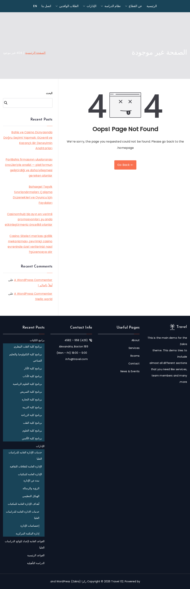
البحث (49, 93)
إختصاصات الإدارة (29, 526)
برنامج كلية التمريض (31, 392)
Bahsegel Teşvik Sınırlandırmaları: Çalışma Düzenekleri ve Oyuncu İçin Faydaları (32, 195)
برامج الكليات (37, 340)
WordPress (63, 581)
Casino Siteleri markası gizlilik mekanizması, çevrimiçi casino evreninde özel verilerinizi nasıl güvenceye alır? (30, 244)
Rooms (135, 356)
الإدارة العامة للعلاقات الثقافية (26, 466)
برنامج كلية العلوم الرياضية (27, 384)
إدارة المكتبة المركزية (27, 533)
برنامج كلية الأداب (32, 376)
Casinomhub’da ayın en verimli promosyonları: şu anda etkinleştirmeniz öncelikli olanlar (28, 219)
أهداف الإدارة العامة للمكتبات (23, 504)
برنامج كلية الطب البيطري (28, 346)
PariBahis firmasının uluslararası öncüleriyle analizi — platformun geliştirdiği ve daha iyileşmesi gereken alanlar (28, 167)
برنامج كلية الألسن (32, 438)
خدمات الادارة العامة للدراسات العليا (22, 515)
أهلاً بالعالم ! (45, 285)
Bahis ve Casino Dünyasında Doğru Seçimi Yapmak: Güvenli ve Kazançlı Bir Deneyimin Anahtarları (28, 140)
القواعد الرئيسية (36, 555)
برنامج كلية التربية (32, 407)
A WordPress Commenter (33, 280)
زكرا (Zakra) (78, 581)
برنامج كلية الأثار (33, 368)
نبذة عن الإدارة (31, 480)
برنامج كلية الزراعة (31, 415)
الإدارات (91, 6)
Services (134, 348)
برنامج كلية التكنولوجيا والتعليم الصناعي (25, 357)
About (136, 340)
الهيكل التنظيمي (30, 496)
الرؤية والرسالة (31, 488)
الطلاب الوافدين (68, 6)
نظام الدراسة (112, 6)
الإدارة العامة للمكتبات (30, 474)
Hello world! (44, 299)
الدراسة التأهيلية (36, 563)
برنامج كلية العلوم (32, 430)
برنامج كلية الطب (32, 423)
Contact (134, 363)
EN (35, 6)
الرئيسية (152, 6)
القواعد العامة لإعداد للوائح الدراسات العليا (25, 544)
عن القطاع (135, 6)
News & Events (130, 371)
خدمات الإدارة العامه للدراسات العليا (25, 456)
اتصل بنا (46, 6)
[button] (127, 6)
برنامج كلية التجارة (32, 399)
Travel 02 (117, 581)
